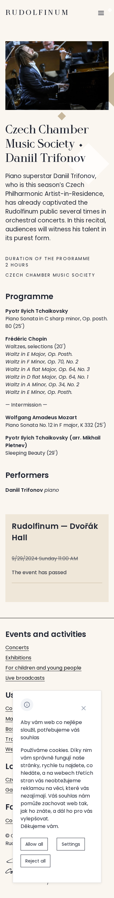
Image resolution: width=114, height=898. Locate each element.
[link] (17, 647)
